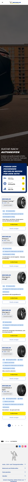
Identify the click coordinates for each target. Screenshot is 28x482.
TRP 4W (7, 441)
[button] (14, 178)
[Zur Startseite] (15, 2)
